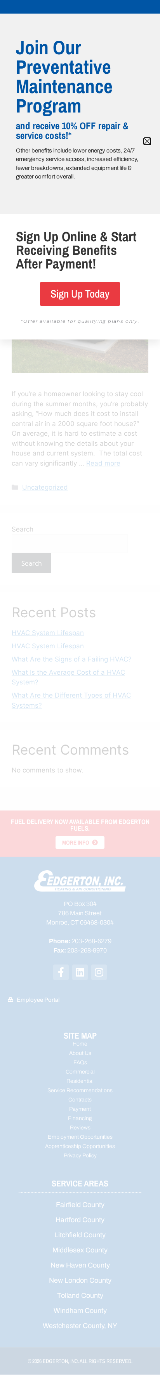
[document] (80, 687)
